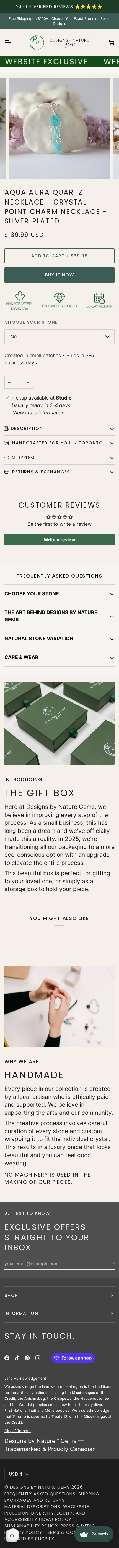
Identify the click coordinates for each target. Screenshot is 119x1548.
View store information (38, 412)
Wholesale (76, 1507)
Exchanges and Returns (34, 1500)
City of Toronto (17, 1430)
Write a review (59, 539)
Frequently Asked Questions (40, 1494)
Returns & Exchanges (40, 472)
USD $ (16, 1474)
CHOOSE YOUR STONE (31, 594)
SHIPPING (23, 457)
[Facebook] (6, 1357)
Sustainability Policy (31, 1526)
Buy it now (59, 275)
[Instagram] (37, 1357)
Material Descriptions (32, 1507)
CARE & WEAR (21, 657)
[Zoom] (19, 169)
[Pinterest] (27, 1357)
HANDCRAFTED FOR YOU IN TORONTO (57, 443)
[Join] (110, 1263)
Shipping (88, 1494)
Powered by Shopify (29, 1539)
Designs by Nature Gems (40, 1487)
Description (27, 428)
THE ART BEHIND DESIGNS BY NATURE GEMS (50, 615)
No (13, 336)
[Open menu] (12, 42)
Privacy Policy (23, 1532)
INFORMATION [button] (21, 1313)
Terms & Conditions (70, 1532)
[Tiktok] (17, 1357)
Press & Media (78, 1526)
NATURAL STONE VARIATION (38, 638)
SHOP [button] (11, 1295)
